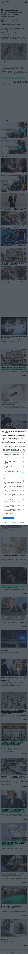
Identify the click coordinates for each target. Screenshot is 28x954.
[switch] (23, 457)
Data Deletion (6, 522)
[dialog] (14, 477)
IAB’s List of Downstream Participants (15, 450)
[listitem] (14, 454)
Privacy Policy (21, 522)
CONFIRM (8, 518)
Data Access (14, 522)
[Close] (25, 431)
